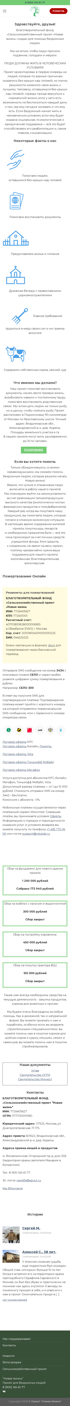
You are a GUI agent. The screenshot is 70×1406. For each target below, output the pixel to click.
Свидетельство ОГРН (35, 1075)
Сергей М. (31, 1228)
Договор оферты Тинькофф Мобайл (28, 762)
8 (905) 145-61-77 (35, 2)
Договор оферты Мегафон (21, 770)
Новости (9, 1356)
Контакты (9, 1345)
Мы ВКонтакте (13, 1188)
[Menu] (5, 11)
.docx (51, 645)
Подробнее (33, 450)
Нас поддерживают (17, 1339)
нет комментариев (15, 1299)
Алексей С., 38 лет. (39, 1252)
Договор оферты (15, 742)
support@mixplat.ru (36, 833)
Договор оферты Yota (18, 754)
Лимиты (46, 746)
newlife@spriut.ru (28, 1180)
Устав (35, 1070)
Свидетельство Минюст (35, 1079)
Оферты (55, 816)
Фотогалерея (12, 1362)
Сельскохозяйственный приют (25, 1369)
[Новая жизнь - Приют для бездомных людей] (35, 11)
